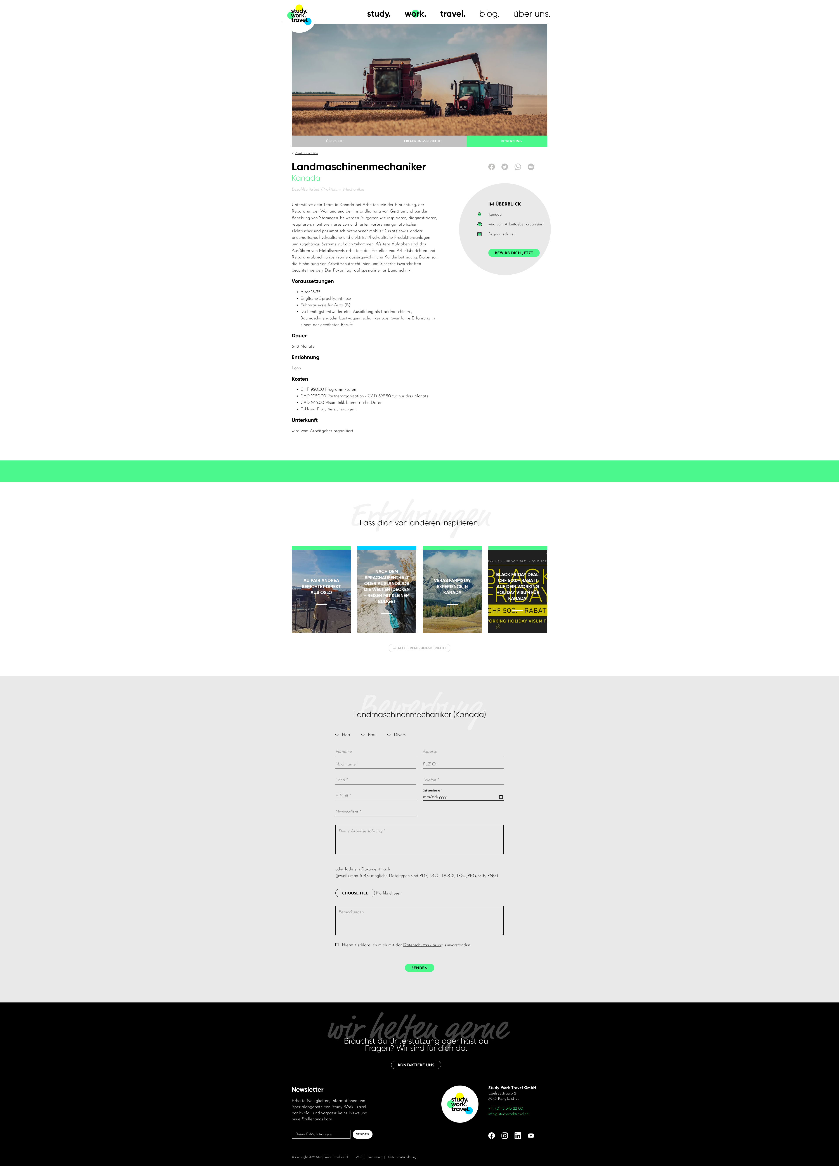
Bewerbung (511, 141)
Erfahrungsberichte (422, 141)
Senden (419, 968)
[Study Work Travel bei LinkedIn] (518, 1135)
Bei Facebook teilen (491, 167)
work (414, 13)
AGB (359, 1157)
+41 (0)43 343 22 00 (505, 1109)
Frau (372, 735)
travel (451, 13)
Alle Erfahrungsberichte (422, 648)
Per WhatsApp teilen (518, 167)
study (377, 13)
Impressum (375, 1157)
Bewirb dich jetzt (514, 253)
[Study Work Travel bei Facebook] (491, 1135)
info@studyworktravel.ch (508, 1114)
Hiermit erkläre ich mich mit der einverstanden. (406, 945)
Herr (346, 735)
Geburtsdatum (432, 790)
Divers (400, 735)
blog (488, 14)
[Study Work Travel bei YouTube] (531, 1135)
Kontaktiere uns (416, 1065)
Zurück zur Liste (306, 153)
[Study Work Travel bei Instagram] (504, 1135)
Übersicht (335, 141)
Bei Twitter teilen (504, 167)
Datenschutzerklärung (423, 945)
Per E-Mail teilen (531, 167)
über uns (531, 14)
